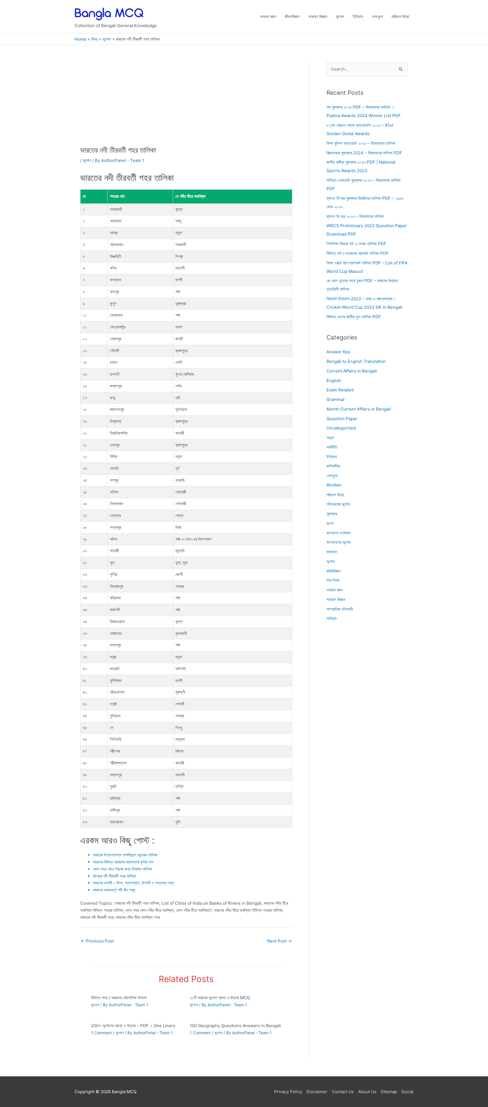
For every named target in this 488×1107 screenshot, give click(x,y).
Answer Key (338, 352)
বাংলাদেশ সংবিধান (338, 533)
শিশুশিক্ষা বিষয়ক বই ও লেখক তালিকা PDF (356, 243)
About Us (367, 1091)
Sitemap (389, 1091)
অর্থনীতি (331, 447)
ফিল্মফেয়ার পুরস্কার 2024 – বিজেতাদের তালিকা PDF (364, 152)
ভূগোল (340, 16)
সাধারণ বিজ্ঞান (317, 16)
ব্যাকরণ (331, 551)
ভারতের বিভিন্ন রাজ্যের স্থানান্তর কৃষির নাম (123, 862)
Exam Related (340, 390)
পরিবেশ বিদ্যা (400, 16)
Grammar (335, 399)
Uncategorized (341, 428)
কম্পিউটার (333, 466)
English (333, 380)
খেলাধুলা (377, 16)
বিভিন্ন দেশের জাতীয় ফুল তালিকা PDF (353, 316)
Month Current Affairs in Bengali (358, 409)
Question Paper (342, 418)
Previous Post (97, 941)
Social (407, 1091)
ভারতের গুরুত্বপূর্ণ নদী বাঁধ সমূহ (114, 890)
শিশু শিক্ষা (332, 580)
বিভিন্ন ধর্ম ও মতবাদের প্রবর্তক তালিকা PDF (357, 253)
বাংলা (330, 523)
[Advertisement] (186, 103)
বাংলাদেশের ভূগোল (338, 542)
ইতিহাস (358, 16)
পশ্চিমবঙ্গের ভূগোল (338, 504)
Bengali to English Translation (356, 361)
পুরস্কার (331, 513)
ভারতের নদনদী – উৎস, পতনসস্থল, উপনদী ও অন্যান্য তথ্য (133, 882)
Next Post (279, 941)
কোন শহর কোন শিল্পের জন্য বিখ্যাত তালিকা (122, 869)
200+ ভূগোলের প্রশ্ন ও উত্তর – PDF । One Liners (133, 1025)
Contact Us (343, 1091)
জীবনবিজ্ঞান (292, 16)
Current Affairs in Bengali (351, 371)
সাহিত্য (331, 618)
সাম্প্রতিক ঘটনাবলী (339, 609)
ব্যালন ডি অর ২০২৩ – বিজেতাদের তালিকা (355, 216)
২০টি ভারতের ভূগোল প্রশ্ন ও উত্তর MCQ (220, 997)
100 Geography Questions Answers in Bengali (235, 1025)
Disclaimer (317, 1091)
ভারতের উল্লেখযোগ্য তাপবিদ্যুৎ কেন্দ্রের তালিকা (125, 855)
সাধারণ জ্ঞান (268, 16)
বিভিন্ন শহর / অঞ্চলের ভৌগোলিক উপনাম (119, 997)
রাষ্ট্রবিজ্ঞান (333, 571)
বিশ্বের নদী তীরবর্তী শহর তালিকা (114, 876)
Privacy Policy (288, 1091)
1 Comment (101, 1032)
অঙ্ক (330, 437)
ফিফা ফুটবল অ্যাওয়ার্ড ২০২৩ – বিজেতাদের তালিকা (360, 143)
